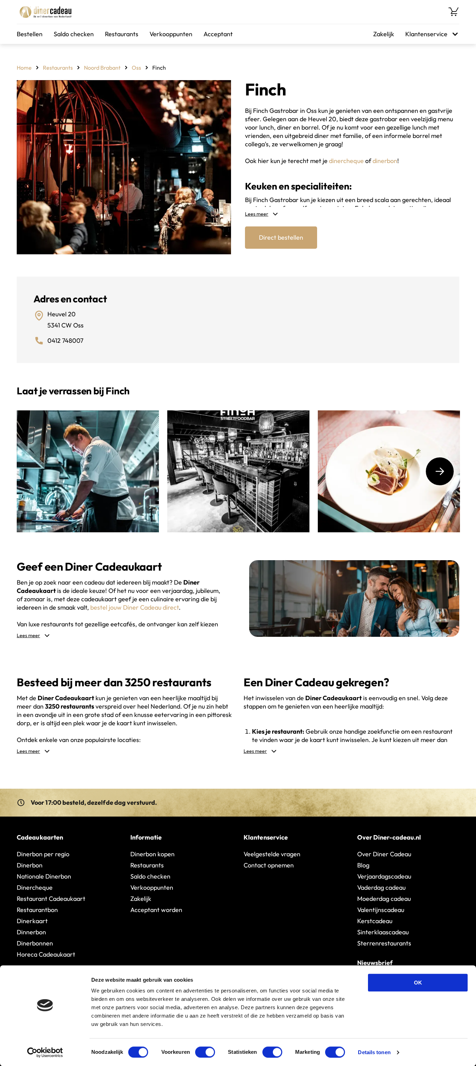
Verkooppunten (170, 34)
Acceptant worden (156, 910)
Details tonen (374, 1052)
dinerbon (385, 161)
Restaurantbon (37, 910)
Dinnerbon (31, 932)
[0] (453, 11)
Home (24, 67)
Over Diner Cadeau (384, 854)
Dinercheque (35, 887)
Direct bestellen (281, 237)
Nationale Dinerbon (44, 876)
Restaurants (121, 34)
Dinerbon (30, 865)
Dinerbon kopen (152, 854)
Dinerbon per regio (43, 854)
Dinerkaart (32, 921)
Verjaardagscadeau (384, 876)
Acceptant (218, 34)
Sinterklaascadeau (383, 932)
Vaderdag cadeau (381, 887)
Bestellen (30, 34)
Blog (363, 865)
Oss (136, 67)
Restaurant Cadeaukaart (51, 899)
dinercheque (346, 161)
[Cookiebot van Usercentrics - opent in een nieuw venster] (45, 1052)
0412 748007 (65, 341)
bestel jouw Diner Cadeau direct (134, 607)
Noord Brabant (102, 67)
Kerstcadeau (374, 921)
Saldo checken (74, 34)
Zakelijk (383, 34)
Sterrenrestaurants (384, 943)
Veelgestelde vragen (272, 854)
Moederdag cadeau (384, 899)
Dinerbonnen (35, 943)
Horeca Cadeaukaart (46, 954)
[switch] (205, 1052)
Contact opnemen (269, 865)
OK (418, 983)
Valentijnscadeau (380, 910)
